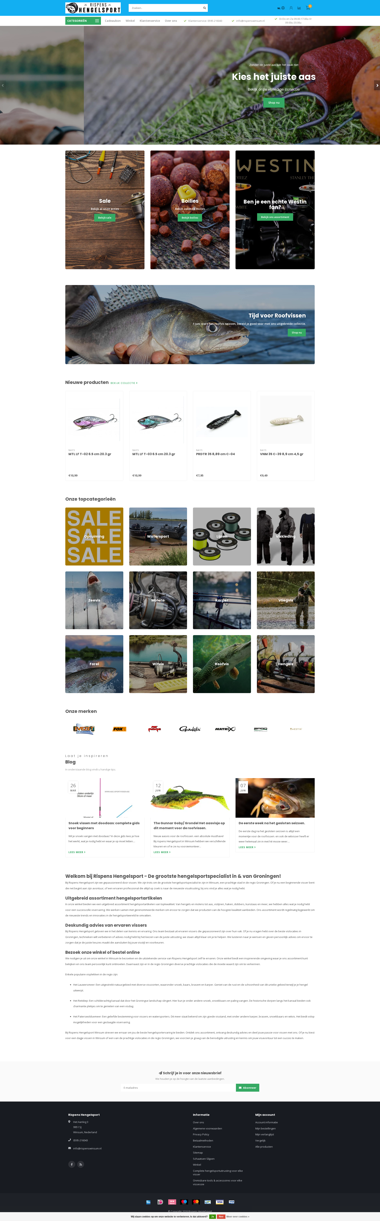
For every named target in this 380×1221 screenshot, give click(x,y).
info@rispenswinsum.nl (87, 1148)
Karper (197, 573)
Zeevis (69, 573)
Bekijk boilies (190, 217)
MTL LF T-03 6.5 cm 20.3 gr (153, 454)
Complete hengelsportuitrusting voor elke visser (218, 1172)
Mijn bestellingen (265, 1128)
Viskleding (263, 509)
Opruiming (71, 509)
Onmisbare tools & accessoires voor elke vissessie (217, 1182)
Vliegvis (261, 573)
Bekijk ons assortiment (275, 217)
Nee (221, 1216)
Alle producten (264, 1146)
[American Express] (148, 1202)
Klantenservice (150, 21)
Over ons (171, 21)
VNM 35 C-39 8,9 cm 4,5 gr (281, 454)
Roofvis (197, 637)
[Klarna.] (172, 1202)
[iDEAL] (160, 1202)
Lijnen (196, 509)
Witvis (132, 637)
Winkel (130, 21)
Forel (68, 637)
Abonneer (249, 1087)
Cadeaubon (113, 21)
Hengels (262, 637)
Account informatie (266, 1122)
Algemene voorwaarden (207, 1128)
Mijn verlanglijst (264, 1134)
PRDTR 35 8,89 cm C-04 (215, 454)
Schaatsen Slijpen (204, 1158)
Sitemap (198, 1152)
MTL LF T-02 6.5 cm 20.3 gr (89, 454)
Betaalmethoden (203, 1140)
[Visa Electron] (232, 1202)
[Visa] (220, 1202)
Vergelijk (260, 1140)
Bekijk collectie (123, 383)
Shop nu (190, 102)
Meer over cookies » (237, 1216)
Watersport (136, 509)
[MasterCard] (196, 1202)
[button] (3, 85)
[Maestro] (184, 1202)
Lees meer (76, 852)
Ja (212, 1216)
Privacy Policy (201, 1134)
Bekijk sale (104, 217)
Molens (133, 573)
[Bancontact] (208, 1202)
